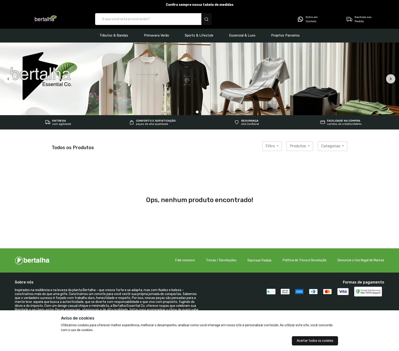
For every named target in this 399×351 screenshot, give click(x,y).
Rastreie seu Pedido (363, 19)
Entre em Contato (312, 19)
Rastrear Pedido (260, 260)
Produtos (298, 146)
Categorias (331, 146)
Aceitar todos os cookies (315, 341)
